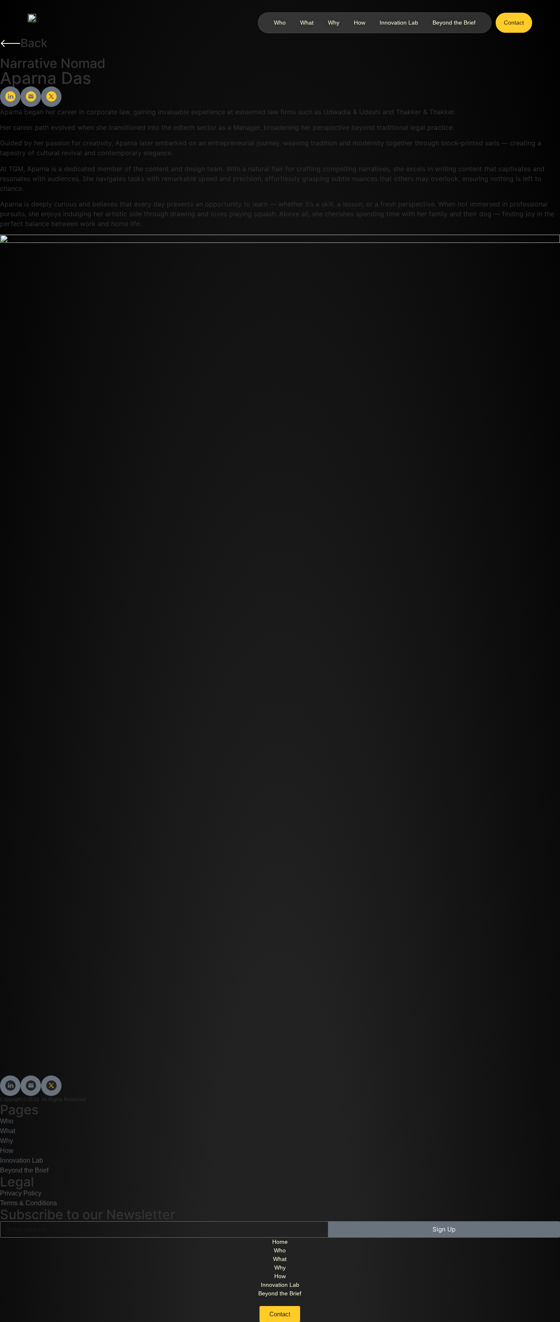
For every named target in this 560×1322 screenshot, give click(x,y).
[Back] (10, 43)
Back (34, 43)
